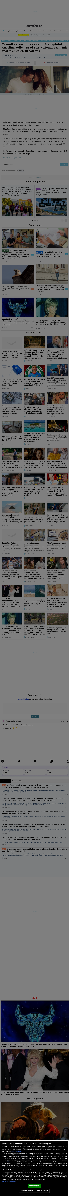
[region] (34, 1168)
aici (8, 1161)
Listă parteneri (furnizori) (9, 1181)
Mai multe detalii (16, 1151)
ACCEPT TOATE (34, 1186)
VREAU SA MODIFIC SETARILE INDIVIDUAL (34, 1190)
